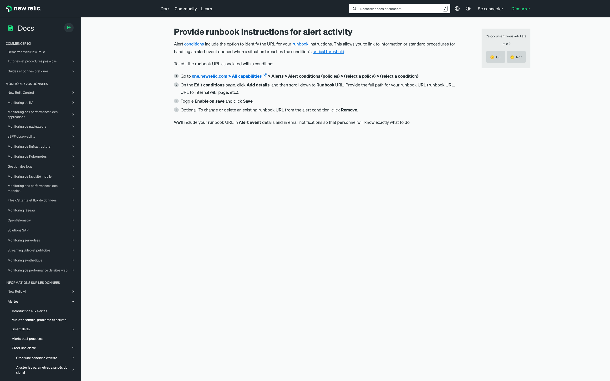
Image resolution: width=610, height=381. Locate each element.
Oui (495, 57)
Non (516, 57)
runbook (300, 43)
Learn (206, 8)
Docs (165, 8)
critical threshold (328, 51)
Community (186, 8)
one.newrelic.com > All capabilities (227, 76)
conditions (194, 43)
